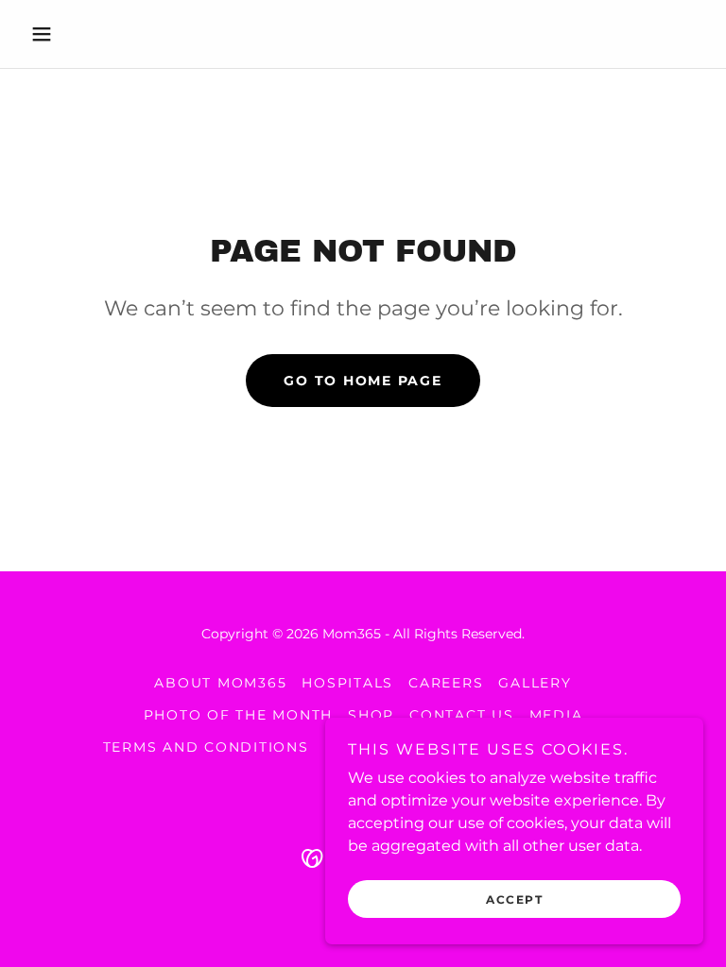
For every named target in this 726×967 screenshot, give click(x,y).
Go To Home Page (362, 380)
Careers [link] (445, 682)
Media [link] (556, 714)
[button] (74, 34)
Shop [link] (371, 714)
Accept (514, 899)
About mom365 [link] (220, 682)
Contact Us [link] (461, 714)
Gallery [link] (534, 682)
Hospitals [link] (347, 682)
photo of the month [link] (239, 714)
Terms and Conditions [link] (206, 746)
